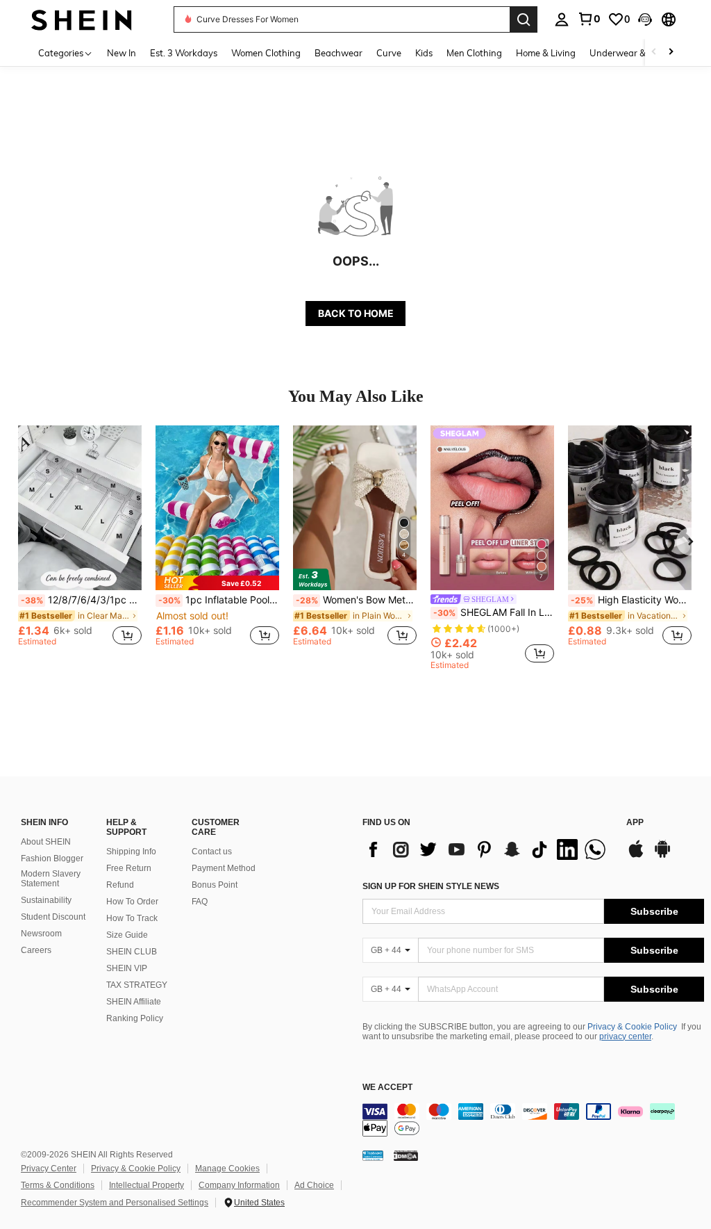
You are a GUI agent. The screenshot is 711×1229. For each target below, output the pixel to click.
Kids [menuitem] (424, 52)
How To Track (132, 918)
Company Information (239, 1185)
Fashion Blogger (52, 858)
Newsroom (41, 933)
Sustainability (46, 900)
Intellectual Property (146, 1185)
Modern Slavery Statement (51, 878)
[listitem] (80, 541)
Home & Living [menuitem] (546, 52)
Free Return (128, 868)
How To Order (132, 901)
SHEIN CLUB (131, 952)
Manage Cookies (227, 1168)
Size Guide (127, 935)
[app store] (636, 856)
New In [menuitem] (121, 52)
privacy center (625, 1036)
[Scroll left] (654, 52)
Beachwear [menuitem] (338, 52)
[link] (589, 18)
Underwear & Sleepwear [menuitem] (640, 52)
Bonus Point (214, 885)
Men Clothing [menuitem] (474, 52)
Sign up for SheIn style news (430, 886)
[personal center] (561, 19)
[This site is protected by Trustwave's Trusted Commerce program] (372, 1155)
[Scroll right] (671, 52)
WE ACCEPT (387, 1087)
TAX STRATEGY (136, 985)
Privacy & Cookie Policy (632, 1027)
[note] (217, 583)
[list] (487, 849)
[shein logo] (81, 19)
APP (635, 822)
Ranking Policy (134, 1018)
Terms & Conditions (57, 1185)
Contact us (212, 851)
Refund (120, 885)
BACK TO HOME (356, 313)
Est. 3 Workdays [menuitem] (183, 52)
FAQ (200, 901)
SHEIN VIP (126, 968)
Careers (36, 950)
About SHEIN (46, 842)
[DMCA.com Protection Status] (406, 1155)
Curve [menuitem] (388, 52)
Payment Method (224, 868)
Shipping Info (131, 851)
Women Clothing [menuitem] (266, 52)
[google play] (662, 856)
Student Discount (53, 917)
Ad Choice (314, 1185)
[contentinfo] (533, 1120)
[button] (645, 19)
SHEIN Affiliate (133, 1002)
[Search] (523, 19)
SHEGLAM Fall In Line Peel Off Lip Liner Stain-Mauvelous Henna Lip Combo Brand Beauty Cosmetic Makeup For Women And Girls (493, 612)
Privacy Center (48, 1168)
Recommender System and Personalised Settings (114, 1202)
